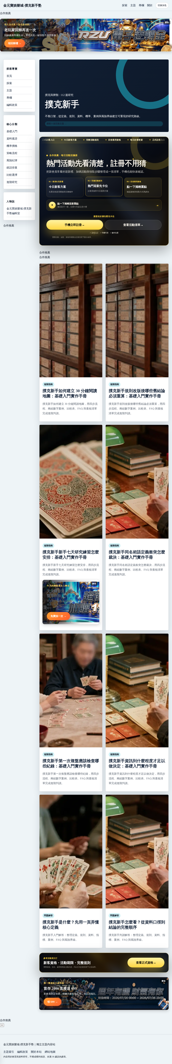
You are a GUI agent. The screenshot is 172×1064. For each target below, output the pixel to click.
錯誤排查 (12, 167)
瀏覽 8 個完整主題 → (57, 123)
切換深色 (162, 5)
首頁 (9, 75)
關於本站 (36, 1051)
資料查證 (12, 138)
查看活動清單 (133, 224)
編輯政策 (12, 104)
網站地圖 (50, 1051)
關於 (150, 5)
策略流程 (12, 153)
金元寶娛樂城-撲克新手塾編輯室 (19, 211)
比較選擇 (12, 174)
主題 (133, 5)
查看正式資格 (146, 962)
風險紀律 (12, 160)
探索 (124, 5)
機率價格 (12, 145)
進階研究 (12, 182)
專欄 (141, 5)
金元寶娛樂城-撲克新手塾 (22, 5)
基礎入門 (12, 131)
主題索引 (8, 1051)
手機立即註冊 (75, 224)
